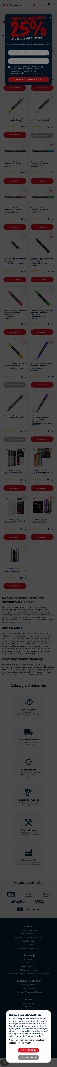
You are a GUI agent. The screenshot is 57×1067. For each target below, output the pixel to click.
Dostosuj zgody (28, 1057)
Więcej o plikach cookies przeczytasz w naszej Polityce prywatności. (27, 1041)
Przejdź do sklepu (28, 1050)
